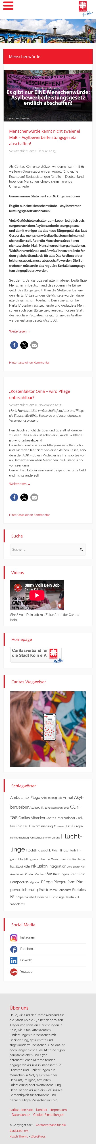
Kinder (29, 874)
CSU (25, 826)
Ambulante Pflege (25, 797)
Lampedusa (19, 882)
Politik (43, 890)
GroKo (71, 859)
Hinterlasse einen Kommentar (29, 362)
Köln (48, 874)
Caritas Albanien (32, 818)
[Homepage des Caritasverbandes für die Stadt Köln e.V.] (36, 655)
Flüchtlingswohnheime (34, 859)
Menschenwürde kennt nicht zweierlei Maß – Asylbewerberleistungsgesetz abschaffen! (44, 137)
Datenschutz (21, 1115)
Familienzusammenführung (45, 837)
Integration (57, 866)
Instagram (27, 937)
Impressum (58, 1110)
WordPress (38, 1136)
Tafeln (69, 897)
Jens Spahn (73, 866)
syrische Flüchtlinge (51, 897)
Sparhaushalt (27, 897)
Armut (68, 797)
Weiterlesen (20, 331)
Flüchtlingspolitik (38, 850)
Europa (77, 826)
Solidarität (64, 890)
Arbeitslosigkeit (51, 797)
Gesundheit (59, 859)
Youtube (26, 971)
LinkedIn (26, 960)
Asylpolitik (36, 807)
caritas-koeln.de (21, 1110)
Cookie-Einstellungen (48, 1115)
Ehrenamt (60, 826)
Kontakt (41, 1110)
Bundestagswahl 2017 (56, 807)
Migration (34, 882)
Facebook (27, 949)
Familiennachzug (19, 837)
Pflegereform (64, 882)
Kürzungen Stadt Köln (69, 874)
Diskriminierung (41, 826)
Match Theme (19, 1136)
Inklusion (39, 866)
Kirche (39, 874)
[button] (14, 345)
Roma (53, 890)
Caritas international (60, 818)
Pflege (47, 882)
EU (69, 826)
